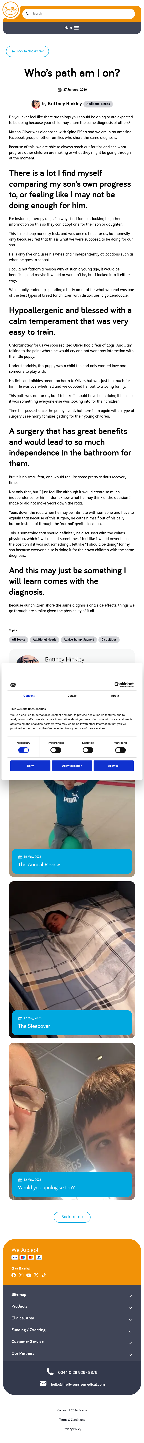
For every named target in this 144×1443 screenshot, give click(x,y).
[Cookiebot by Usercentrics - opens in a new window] (117, 685)
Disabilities (109, 639)
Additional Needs (98, 104)
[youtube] (28, 1276)
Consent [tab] (29, 695)
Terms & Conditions (72, 1420)
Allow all (113, 765)
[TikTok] (43, 1276)
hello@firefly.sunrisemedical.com (78, 1384)
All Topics (18, 639)
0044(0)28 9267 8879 (78, 1372)
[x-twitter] (36, 1276)
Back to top (72, 1217)
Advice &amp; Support (79, 639)
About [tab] (115, 695)
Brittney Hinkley (65, 104)
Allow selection (72, 765)
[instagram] (21, 1276)
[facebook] (13, 1276)
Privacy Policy (72, 1429)
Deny (30, 765)
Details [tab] (72, 695)
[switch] (55, 750)
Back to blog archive (30, 51)
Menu (68, 27)
